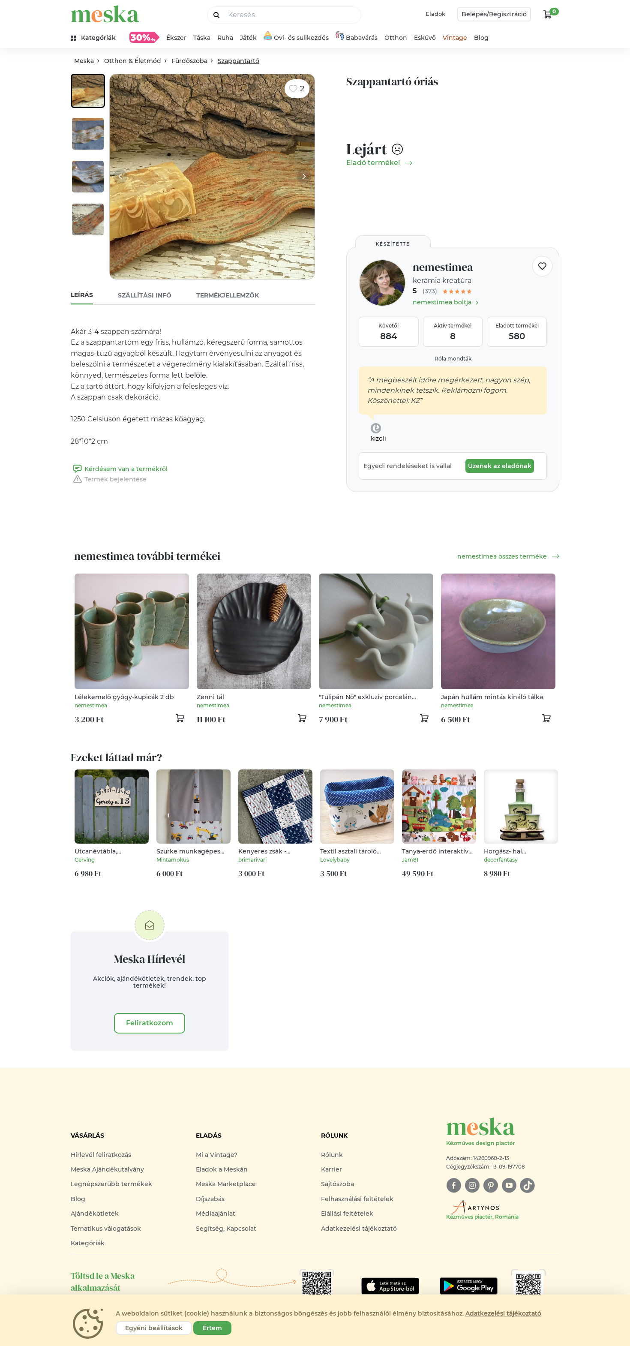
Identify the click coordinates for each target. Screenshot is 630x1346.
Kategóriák (88, 1243)
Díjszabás (210, 1199)
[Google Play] (390, 1286)
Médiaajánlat (215, 1213)
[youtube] (508, 1185)
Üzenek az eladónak (499, 466)
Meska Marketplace (226, 1184)
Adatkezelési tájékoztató (359, 1228)
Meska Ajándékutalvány (107, 1169)
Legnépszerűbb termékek (111, 1184)
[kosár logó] (548, 14)
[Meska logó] (105, 14)
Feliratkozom (149, 1023)
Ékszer (176, 38)
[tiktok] (527, 1185)
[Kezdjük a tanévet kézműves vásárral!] (144, 37)
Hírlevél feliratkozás (101, 1155)
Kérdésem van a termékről (126, 469)
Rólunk (332, 1155)
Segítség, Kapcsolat (226, 1228)
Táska (201, 38)
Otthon (395, 38)
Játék (248, 38)
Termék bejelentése (115, 479)
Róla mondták (453, 358)
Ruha (225, 38)
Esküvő (425, 38)
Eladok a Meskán (222, 1169)
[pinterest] (490, 1185)
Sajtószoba (337, 1184)
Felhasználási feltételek (357, 1199)
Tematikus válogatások (106, 1228)
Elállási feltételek (347, 1213)
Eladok (435, 13)
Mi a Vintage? (216, 1155)
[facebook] (453, 1185)
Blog (481, 38)
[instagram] (472, 1185)
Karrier (331, 1169)
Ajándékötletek (95, 1213)
